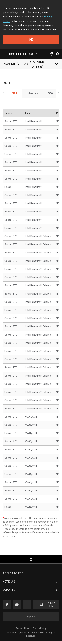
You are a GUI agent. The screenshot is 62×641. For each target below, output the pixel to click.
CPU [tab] (14, 93)
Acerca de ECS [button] (13, 573)
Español (31, 616)
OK (31, 39)
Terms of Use (22, 628)
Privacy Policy (39, 628)
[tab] (31, 574)
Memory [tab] (32, 93)
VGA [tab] (51, 93)
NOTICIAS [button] (9, 581)
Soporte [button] (9, 589)
